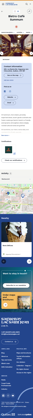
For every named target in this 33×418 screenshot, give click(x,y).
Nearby (28, 32)
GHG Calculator (7, 367)
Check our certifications (13, 160)
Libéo (24, 406)
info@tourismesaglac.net (10, 334)
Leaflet (17, 213)
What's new (5, 363)
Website (10, 97)
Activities (19, 32)
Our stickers (20, 362)
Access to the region (23, 372)
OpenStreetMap (24, 213)
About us (4, 356)
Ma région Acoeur (22, 369)
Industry (4, 389)
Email (9, 103)
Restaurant (6, 59)
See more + (5, 135)
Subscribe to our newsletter (16, 285)
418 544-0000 (8, 80)
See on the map (12, 75)
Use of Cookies (10, 403)
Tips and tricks (6, 360)
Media (3, 380)
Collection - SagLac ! (23, 365)
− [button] (30, 189)
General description (7, 32)
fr (30, 4)
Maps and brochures (23, 353)
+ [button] (30, 186)
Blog (2, 353)
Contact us (9, 341)
